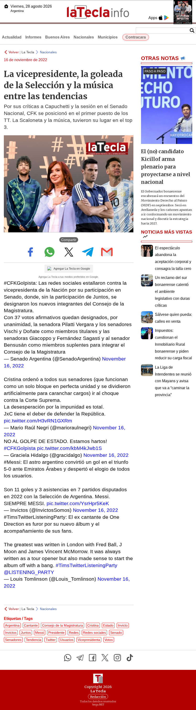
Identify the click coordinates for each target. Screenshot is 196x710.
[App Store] (160, 17)
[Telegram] (80, 657)
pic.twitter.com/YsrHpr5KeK (78, 503)
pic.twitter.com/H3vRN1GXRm (38, 420)
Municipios (108, 37)
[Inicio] (6, 6)
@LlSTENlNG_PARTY (29, 572)
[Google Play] (166, 17)
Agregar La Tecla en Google (72, 268)
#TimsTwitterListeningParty (86, 565)
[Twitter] (104, 657)
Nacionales (84, 37)
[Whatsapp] (67, 657)
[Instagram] (117, 657)
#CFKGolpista (20, 448)
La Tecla (28, 52)
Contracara (135, 37)
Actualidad (12, 37)
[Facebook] (92, 657)
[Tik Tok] (129, 657)
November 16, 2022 (106, 455)
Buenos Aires (57, 37)
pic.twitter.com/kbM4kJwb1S (69, 448)
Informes (33, 37)
